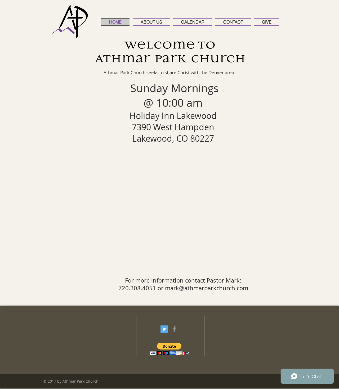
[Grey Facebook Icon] (174, 329)
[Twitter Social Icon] (164, 329)
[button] (169, 349)
